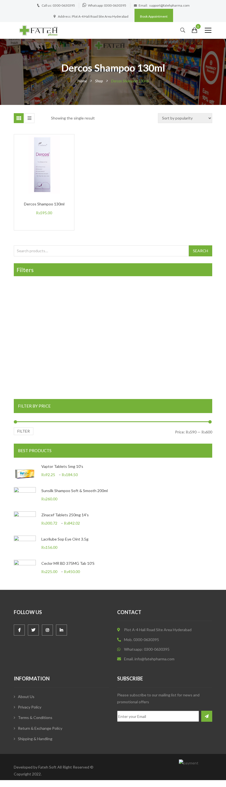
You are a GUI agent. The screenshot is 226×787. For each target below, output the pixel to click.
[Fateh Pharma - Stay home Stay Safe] (38, 30)
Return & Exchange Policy (40, 728)
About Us (26, 696)
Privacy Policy (29, 707)
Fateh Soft (47, 767)
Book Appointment (154, 16)
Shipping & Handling (35, 738)
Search (200, 250)
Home (82, 80)
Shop (99, 80)
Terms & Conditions (35, 717)
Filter (23, 431)
